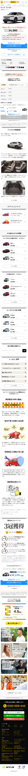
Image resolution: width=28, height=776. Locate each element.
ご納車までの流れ (5, 740)
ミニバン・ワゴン (5, 732)
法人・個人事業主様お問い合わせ (7, 749)
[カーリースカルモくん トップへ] (10, 1)
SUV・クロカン (17, 732)
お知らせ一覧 (4, 745)
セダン (3, 733)
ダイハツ (15, 726)
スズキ (9, 726)
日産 (9, 725)
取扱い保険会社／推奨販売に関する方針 (19, 751)
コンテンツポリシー (5, 758)
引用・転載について (18, 758)
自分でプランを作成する (14, 54)
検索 (24, 350)
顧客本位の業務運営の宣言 (7, 760)
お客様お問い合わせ (18, 747)
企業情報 (3, 747)
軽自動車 (3, 730)
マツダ (21, 725)
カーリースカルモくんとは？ (19, 739)
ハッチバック (16, 733)
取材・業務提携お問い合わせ (19, 748)
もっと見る (14, 200)
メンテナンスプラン (18, 740)
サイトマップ (16, 760)
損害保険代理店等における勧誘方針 (7, 754)
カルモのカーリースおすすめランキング (7, 744)
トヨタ (3, 725)
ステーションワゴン (5, 734)
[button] (26, 2)
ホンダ (15, 725)
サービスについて (17, 741)
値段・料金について (5, 741)
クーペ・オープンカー (18, 734)
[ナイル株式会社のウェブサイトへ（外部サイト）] (8, 767)
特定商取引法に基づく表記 (7, 750)
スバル (3, 726)
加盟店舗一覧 (16, 743)
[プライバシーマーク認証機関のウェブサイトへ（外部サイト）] (23, 768)
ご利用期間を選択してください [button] (16, 84)
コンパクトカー (17, 730)
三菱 (21, 726)
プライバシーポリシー (18, 756)
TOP (2, 739)
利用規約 (15, 753)
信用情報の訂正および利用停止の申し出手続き (7, 757)
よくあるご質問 (17, 745)
